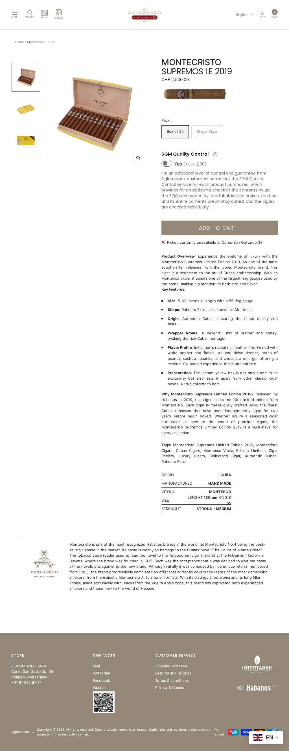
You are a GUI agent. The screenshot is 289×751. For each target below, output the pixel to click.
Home (19, 42)
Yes (190, 164)
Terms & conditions (172, 680)
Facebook (101, 680)
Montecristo (191, 62)
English (242, 14)
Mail (96, 666)
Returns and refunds (173, 673)
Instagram (101, 673)
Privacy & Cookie (169, 687)
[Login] (262, 14)
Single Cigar (207, 131)
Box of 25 (175, 131)
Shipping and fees (171, 666)
